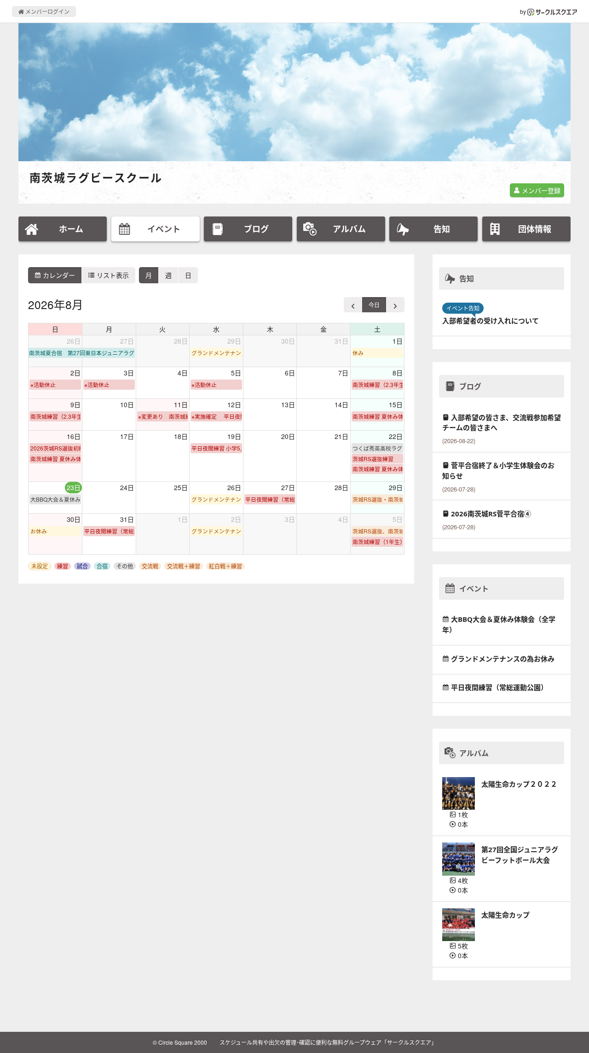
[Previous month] (353, 304)
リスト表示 (112, 275)
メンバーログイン (46, 11)
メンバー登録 (540, 190)
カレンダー (58, 275)
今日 (374, 305)
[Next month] (395, 304)
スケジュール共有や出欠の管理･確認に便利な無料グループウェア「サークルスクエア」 (328, 1042)
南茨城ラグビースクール (95, 177)
